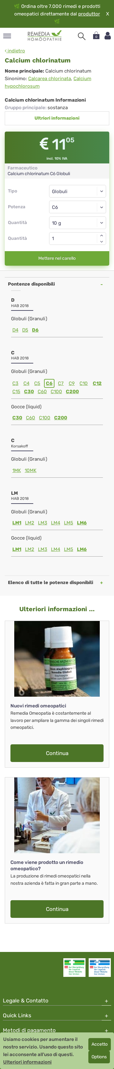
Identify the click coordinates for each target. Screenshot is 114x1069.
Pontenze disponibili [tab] (31, 284)
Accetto (100, 1044)
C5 (37, 383)
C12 (97, 383)
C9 (72, 383)
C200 (72, 391)
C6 (49, 383)
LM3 (42, 523)
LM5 (68, 523)
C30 (29, 391)
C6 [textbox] (55, 207)
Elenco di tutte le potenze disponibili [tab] (50, 582)
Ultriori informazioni (57, 118)
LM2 (29, 523)
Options (99, 1057)
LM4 (55, 523)
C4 (26, 383)
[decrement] (101, 242)
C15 (16, 391)
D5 (25, 330)
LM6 (82, 523)
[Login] (107, 36)
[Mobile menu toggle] (7, 36)
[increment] (101, 235)
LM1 (16, 523)
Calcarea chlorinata (49, 78)
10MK (30, 470)
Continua (57, 753)
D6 (35, 330)
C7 (61, 383)
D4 (15, 330)
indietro (15, 51)
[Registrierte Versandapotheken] (74, 967)
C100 (56, 391)
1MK (16, 470)
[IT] (45, 35)
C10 (83, 383)
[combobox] (77, 207)
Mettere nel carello (57, 258)
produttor (89, 14)
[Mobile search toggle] (81, 36)
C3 (15, 383)
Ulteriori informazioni (27, 1062)
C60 (42, 391)
